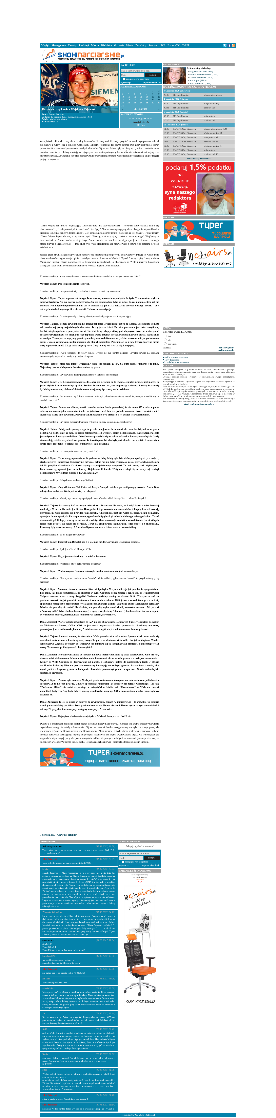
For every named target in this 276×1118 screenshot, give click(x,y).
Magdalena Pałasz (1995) (201, 71)
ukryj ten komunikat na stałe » (199, 404)
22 (153, 100)
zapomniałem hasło (152, 82)
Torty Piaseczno (171, 360)
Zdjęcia (129, 45)
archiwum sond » (226, 350)
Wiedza (95, 45)
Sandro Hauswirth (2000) (201, 77)
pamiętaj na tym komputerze (137, 79)
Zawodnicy (140, 45)
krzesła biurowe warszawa (176, 362)
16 (159, 97)
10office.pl (149, 1115)
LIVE (162, 45)
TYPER (186, 45)
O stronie (119, 45)
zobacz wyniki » (227, 347)
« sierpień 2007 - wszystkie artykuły (58, 834)
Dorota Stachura (56, 114)
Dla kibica (106, 45)
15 (153, 97)
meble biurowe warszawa (176, 357)
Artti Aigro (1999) (197, 80)
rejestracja (125, 82)
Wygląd (45, 45)
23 (159, 100)
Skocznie (153, 45)
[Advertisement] (138, 21)
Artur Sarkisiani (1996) (200, 83)
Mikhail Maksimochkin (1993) (203, 74)
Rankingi (84, 45)
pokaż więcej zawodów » (199, 158)
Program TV (173, 45)
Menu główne (59, 45)
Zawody (72, 45)
